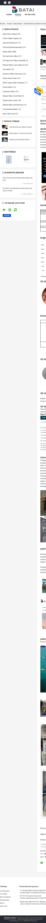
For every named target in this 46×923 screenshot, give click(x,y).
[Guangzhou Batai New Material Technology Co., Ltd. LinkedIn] (9, 2)
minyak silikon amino (10, 100)
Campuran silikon (9, 92)
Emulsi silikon (8, 87)
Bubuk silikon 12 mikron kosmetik (20, 133)
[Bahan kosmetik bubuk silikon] (5, 139)
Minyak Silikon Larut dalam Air (14, 65)
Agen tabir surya (9, 114)
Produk (18, 14)
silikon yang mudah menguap (13, 83)
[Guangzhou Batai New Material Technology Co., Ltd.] (23, 9)
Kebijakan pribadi (10, 918)
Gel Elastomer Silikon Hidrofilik (14, 61)
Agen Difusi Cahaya (10, 34)
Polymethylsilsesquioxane (12, 47)
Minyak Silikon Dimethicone (13, 105)
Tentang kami (29, 14)
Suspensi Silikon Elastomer (13, 74)
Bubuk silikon (17, 24)
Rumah (9, 14)
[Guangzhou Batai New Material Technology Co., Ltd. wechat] (16, 210)
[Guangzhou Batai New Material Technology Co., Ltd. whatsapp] (11, 210)
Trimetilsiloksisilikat (10, 109)
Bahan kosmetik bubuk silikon (19, 139)
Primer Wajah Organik (10, 38)
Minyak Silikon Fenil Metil (12, 96)
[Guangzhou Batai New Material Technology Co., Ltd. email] (5, 210)
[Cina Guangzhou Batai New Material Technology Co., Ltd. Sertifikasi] (9, 159)
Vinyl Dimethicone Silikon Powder (20, 127)
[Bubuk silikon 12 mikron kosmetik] (5, 133)
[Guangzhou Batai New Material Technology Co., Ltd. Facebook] (5, 2)
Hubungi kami (4, 900)
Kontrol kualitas (5, 897)
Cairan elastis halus (10, 78)
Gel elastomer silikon (10, 56)
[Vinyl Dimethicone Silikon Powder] (5, 127)
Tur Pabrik (3, 894)
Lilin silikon (7, 69)
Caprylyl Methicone (10, 43)
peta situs (3, 906)
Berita (2, 903)
